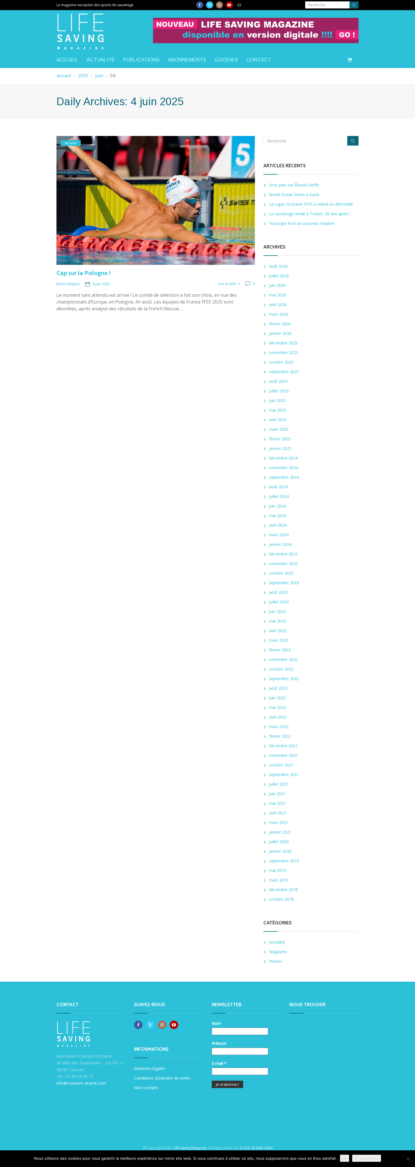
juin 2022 (277, 697)
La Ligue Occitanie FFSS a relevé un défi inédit (311, 204)
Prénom (219, 1043)
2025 (83, 75)
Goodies (226, 60)
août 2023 (278, 592)
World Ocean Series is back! (294, 194)
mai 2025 (277, 410)
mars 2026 (279, 314)
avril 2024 (278, 525)
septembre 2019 (284, 860)
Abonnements (187, 60)
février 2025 (280, 438)
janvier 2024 (280, 544)
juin (99, 75)
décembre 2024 (283, 458)
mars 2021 (279, 822)
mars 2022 (279, 726)
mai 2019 (277, 870)
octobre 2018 (281, 899)
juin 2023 (277, 611)
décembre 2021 (283, 745)
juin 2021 (277, 793)
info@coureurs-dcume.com (81, 1083)
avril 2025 (278, 419)
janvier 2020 (280, 851)
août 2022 (278, 688)
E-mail (219, 1063)
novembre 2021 (283, 755)
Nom (216, 1023)
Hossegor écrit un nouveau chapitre (301, 223)
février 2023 (280, 649)
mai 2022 (277, 707)
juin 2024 (277, 506)
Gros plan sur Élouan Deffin (294, 185)
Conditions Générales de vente (162, 1078)
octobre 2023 (281, 573)
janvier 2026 (280, 333)
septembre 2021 (284, 774)
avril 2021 (278, 813)
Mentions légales (149, 1068)
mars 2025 (279, 429)
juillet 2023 (279, 602)
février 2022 (280, 736)
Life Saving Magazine (190, 1148)
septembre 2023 (284, 582)
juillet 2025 (279, 391)
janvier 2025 (280, 448)
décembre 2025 (283, 343)
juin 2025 (277, 400)
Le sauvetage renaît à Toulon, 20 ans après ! (309, 213)
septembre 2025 (284, 371)
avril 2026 (278, 304)
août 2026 (278, 266)
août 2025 (278, 381)
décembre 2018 (283, 889)
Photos (275, 961)
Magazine (278, 951)
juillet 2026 (279, 275)
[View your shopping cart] (353, 60)
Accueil (67, 60)
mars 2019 (279, 880)
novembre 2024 (283, 467)
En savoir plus (366, 1158)
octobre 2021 (281, 765)
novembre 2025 (283, 352)
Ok (344, 1158)
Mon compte (146, 1087)
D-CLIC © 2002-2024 (256, 1148)
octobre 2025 (281, 362)
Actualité (101, 60)
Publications (141, 60)
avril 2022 (278, 717)
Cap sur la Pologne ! (83, 273)
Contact (258, 60)
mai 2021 (277, 803)
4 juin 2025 (101, 284)
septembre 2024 (284, 477)
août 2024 (278, 486)
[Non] (408, 1159)
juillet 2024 (279, 496)
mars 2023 (279, 640)
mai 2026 (277, 295)
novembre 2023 (283, 563)
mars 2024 (279, 534)
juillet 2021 (279, 784)
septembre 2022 (284, 678)
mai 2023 (277, 621)
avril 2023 (278, 630)
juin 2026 (277, 285)
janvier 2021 (280, 832)
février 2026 (280, 323)
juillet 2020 (279, 841)
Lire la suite (227, 283)
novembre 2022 (283, 659)
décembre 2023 (283, 554)
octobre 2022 (281, 669)
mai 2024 (277, 515)
